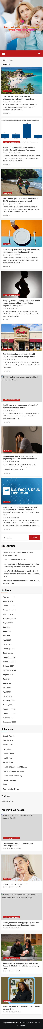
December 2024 (9, 657)
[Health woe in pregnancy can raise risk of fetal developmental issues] (21, 388)
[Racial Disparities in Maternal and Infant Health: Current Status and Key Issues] (21, 131)
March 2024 (7, 696)
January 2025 (8, 653)
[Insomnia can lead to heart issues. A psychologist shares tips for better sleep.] (21, 439)
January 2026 (8, 601)
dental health (8, 745)
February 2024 (8, 700)
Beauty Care (8, 740)
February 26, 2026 (16, 848)
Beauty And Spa (9, 736)
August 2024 (8, 675)
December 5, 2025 (16, 152)
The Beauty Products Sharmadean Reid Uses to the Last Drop (21, 582)
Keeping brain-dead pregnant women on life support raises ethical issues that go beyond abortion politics (21, 303)
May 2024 (7, 688)
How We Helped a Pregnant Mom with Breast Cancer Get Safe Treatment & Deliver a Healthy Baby (21, 573)
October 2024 (8, 666)
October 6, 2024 (15, 517)
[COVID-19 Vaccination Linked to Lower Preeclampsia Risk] (21, 827)
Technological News (11, 789)
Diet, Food (7, 244)
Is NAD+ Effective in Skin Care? (15, 560)
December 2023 (9, 709)
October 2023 (8, 718)
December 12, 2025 (16, 101)
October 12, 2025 (15, 255)
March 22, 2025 (15, 461)
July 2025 (6, 627)
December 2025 (9, 606)
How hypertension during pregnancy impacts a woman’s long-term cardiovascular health (21, 565)
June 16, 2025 (14, 359)
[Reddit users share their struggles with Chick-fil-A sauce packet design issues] (21, 337)
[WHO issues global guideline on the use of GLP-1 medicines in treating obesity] (21, 182)
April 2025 (7, 640)
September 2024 (9, 670)
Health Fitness (8, 754)
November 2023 (9, 713)
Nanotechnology (9, 780)
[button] (3, 53)
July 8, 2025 (14, 308)
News (5, 785)
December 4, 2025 (16, 204)
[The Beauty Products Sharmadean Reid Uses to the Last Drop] (21, 990)
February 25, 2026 (16, 927)
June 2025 (7, 631)
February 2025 (8, 649)
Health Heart (8, 758)
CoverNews (32, 1022)
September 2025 (9, 618)
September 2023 (9, 722)
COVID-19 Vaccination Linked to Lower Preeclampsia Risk (18, 554)
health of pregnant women (11, 142)
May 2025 (7, 636)
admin (6, 101)
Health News (7, 91)
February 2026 (8, 597)
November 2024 (9, 662)
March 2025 (7, 644)
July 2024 (6, 679)
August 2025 (8, 623)
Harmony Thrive (7, 801)
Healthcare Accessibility (12, 776)
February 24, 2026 (16, 971)
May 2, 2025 (14, 410)
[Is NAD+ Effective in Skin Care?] (21, 867)
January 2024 (8, 705)
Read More (6, 113)
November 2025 (9, 610)
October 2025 (8, 614)
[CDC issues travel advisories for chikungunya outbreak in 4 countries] (21, 80)
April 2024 (7, 692)
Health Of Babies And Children (15, 767)
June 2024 (7, 683)
